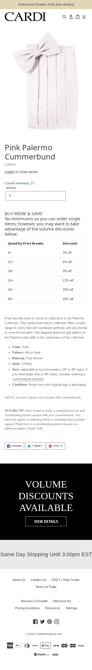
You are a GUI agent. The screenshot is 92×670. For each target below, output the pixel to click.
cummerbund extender (28, 379)
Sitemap (71, 608)
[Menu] (84, 16)
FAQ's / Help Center (66, 580)
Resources (52, 608)
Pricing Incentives (27, 608)
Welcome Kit (62, 601)
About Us (18, 580)
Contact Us (38, 580)
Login (9, 172)
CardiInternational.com (49, 634)
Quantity (11, 187)
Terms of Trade (46, 587)
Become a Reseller (34, 601)
